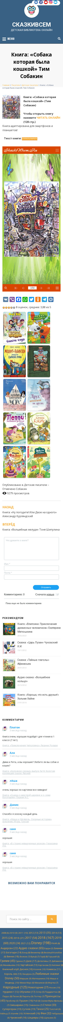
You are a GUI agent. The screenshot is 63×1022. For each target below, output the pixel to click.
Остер (40, 992)
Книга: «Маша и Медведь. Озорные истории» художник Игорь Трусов (27, 820)
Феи (46, 1013)
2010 (13, 932)
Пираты (27, 996)
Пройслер (12, 1000)
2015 (7, 938)
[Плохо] (6, 307)
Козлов (39, 969)
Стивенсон (35, 1005)
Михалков (41, 982)
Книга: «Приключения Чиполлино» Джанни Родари (30, 745)
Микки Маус (27, 982)
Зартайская (29, 965)
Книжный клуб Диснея (17, 969)
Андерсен (9, 948)
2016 (18, 937)
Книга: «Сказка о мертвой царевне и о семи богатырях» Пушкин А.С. (26, 796)
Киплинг (57, 965)
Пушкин (26, 1000)
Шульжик (50, 1017)
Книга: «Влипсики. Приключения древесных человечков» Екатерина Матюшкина (39, 627)
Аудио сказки (31, 948)
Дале (31, 960)
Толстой (55, 1009)
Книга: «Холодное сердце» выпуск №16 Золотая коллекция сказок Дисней (28, 772)
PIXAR (55, 943)
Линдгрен (28, 974)
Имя (7, 564)
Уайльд (5, 1013)
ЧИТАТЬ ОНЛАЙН (48, 117)
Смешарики (19, 1005)
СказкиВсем (31, 24)
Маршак (26, 978)
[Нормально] (9, 307)
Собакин (21, 489)
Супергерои (11, 1009)
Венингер (37, 952)
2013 (45, 932)
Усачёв (17, 1013)
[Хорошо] (11, 307)
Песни (17, 996)
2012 (33, 932)
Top (60, 1019)
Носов (54, 987)
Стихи (49, 1005)
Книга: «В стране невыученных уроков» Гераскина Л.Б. (30, 844)
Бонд (26, 952)
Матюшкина (40, 978)
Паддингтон (52, 991)
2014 (57, 932)
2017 (31, 938)
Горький (53, 956)
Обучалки (27, 991)
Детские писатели (35, 485)
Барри (48, 948)
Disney (41, 943)
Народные (15, 987)
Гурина (20, 961)
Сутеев (29, 1009)
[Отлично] (14, 307)
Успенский (31, 1013)
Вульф (35, 956)
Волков (25, 956)
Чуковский (18, 1017)
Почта (8, 572)
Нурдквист (11, 991)
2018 (46, 937)
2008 (5, 933)
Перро (7, 996)
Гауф (44, 956)
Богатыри (13, 952)
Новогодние (38, 987)
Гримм (7, 961)
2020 (14, 943)
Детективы (44, 961)
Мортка (53, 982)
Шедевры (35, 1017)
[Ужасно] (3, 307)
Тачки (42, 1009)
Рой (37, 1000)
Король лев (13, 973)
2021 (26, 943)
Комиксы (53, 969)
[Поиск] (58, 38)
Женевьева (11, 965)
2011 (23, 932)
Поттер (39, 996)
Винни (13, 956)
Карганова (44, 965)
